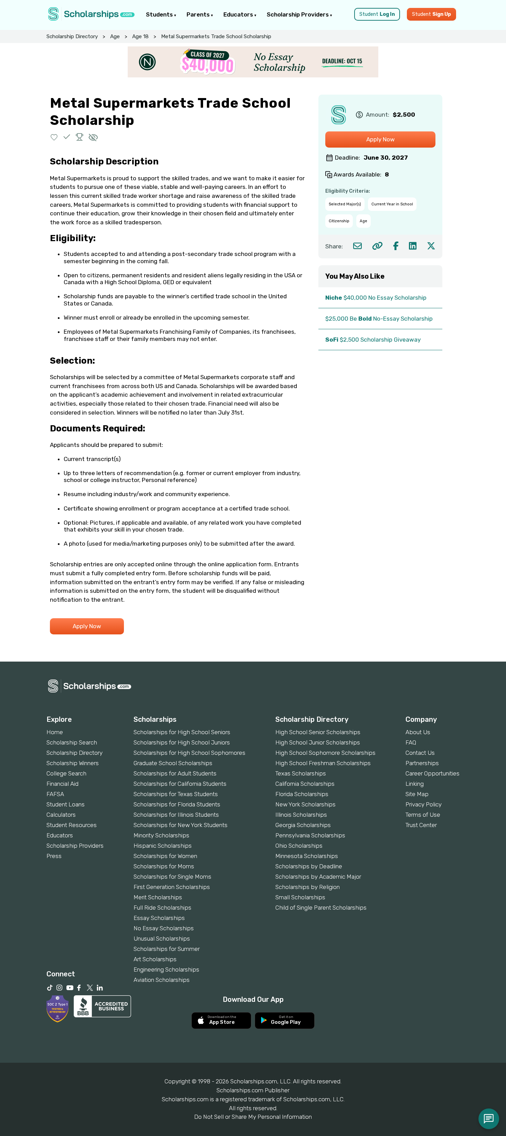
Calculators (61, 814)
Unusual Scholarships (162, 938)
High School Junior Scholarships (317, 742)
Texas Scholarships (300, 773)
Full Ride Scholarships (162, 907)
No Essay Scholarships (164, 928)
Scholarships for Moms (164, 866)
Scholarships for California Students (180, 783)
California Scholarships (305, 783)
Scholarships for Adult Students (175, 773)
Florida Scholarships (301, 794)
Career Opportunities (432, 773)
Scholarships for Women (165, 856)
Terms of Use (422, 814)
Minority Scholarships (161, 835)
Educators (238, 14)
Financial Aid (62, 783)
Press (54, 856)
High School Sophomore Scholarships (325, 752)
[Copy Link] (377, 246)
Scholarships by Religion (307, 886)
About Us (417, 732)
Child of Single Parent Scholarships (321, 907)
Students (160, 14)
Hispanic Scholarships (163, 845)
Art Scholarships (155, 959)
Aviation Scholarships (162, 979)
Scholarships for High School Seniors (182, 732)
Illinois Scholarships (301, 814)
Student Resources (71, 825)
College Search (66, 773)
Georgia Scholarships (303, 825)
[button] (54, 136)
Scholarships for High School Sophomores (189, 752)
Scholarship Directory (72, 36)
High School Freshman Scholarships (323, 763)
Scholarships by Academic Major (318, 876)
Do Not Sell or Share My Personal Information (253, 1116)
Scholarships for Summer (167, 948)
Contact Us (420, 752)
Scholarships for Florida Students (177, 804)
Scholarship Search (71, 742)
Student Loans (65, 804)
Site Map (417, 794)
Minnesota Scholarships (306, 856)
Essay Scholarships (159, 917)
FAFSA (55, 794)
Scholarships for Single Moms (172, 876)
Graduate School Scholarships (173, 763)
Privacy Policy (423, 804)
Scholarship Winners (72, 763)
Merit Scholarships (158, 897)
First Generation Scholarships (172, 886)
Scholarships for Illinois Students (176, 814)
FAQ (410, 742)
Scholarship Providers (298, 14)
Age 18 (140, 36)
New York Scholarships (305, 804)
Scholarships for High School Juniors (182, 742)
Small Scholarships (300, 897)
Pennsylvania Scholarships (310, 835)
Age (115, 36)
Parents (199, 14)
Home (54, 732)
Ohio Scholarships (299, 845)
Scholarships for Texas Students (176, 794)
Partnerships (422, 763)
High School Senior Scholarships (317, 732)
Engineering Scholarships (166, 969)
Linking (414, 783)
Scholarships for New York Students (181, 825)
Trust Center (421, 825)
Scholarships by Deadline (308, 866)
